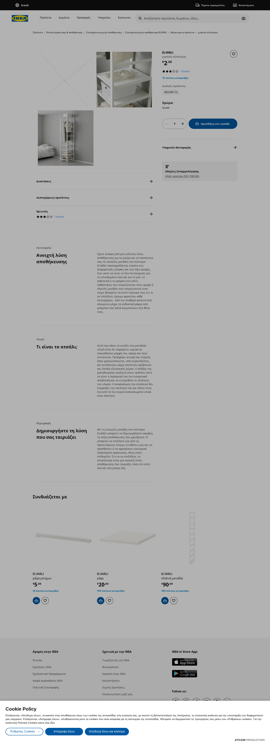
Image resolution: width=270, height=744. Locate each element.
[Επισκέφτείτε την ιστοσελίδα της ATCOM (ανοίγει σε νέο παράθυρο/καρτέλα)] (249, 740)
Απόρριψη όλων (64, 731)
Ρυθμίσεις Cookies (22, 731)
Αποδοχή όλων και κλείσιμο (107, 731)
